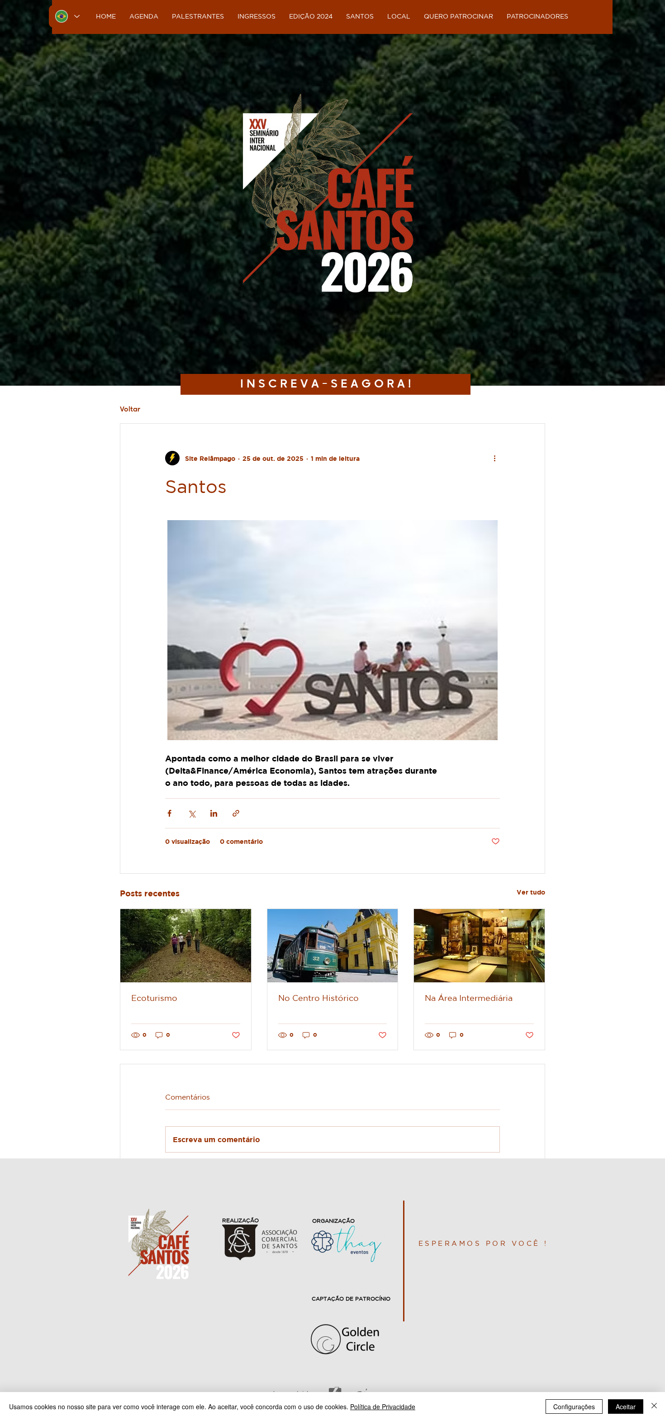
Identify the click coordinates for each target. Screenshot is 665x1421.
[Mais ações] (494, 458)
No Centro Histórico (318, 997)
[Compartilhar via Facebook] (169, 813)
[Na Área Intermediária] (479, 945)
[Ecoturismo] (185, 945)
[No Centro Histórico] (332, 945)
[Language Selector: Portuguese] (67, 16)
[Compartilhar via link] (236, 813)
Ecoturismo (154, 997)
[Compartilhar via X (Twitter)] (191, 813)
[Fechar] (654, 1406)
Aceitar (626, 1406)
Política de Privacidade (382, 1406)
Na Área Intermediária (469, 997)
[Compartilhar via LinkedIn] (213, 813)
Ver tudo (531, 892)
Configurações (574, 1406)
